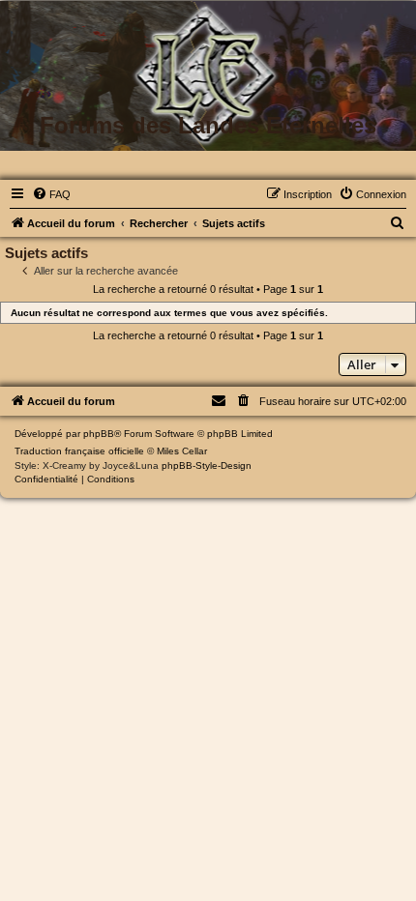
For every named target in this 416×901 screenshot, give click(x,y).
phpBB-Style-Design (207, 465)
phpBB (98, 433)
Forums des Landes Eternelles (208, 125)
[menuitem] (51, 194)
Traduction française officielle (79, 451)
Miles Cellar (182, 451)
